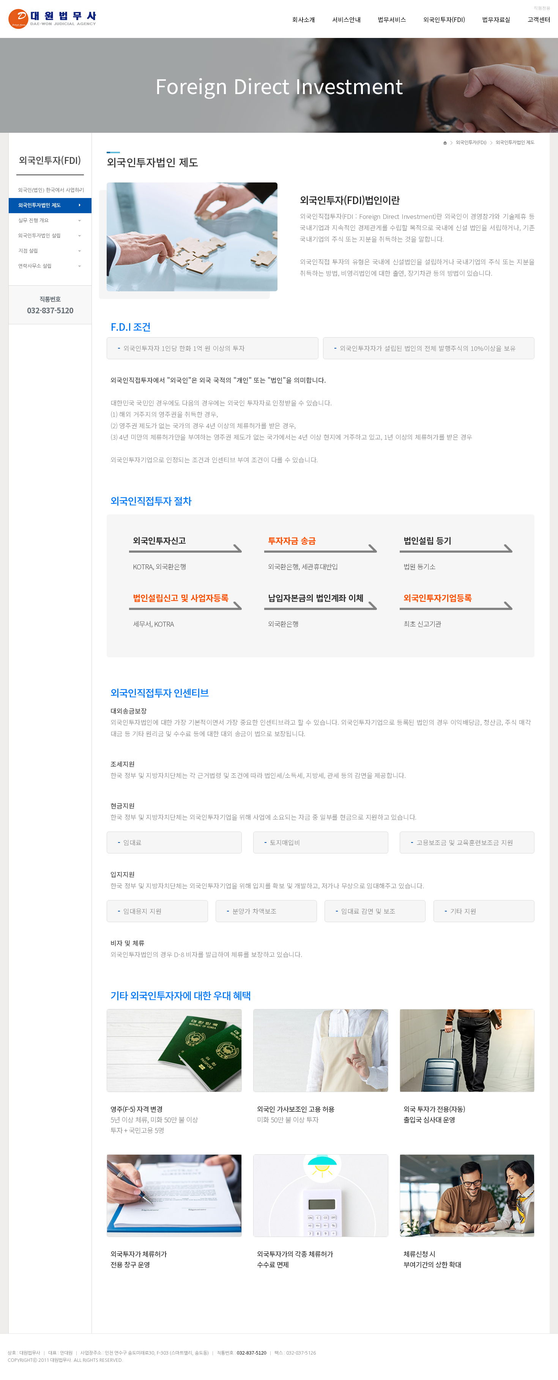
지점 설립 (28, 250)
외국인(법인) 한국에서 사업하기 (51, 190)
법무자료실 (496, 19)
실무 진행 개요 (33, 220)
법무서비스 (392, 19)
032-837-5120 (50, 310)
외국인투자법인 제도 (39, 205)
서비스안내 (346, 19)
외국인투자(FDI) (444, 19)
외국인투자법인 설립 (39, 235)
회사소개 (303, 19)
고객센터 (539, 19)
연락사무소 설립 (35, 266)
